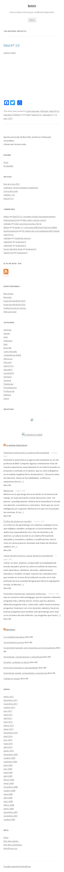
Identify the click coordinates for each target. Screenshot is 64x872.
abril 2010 (8, 747)
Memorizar (8, 490)
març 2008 (8, 801)
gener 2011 (9, 729)
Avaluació (8, 340)
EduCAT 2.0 (11, 45)
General (7, 380)
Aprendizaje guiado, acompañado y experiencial (25, 673)
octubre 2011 (9, 707)
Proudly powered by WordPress (17, 866)
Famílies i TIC (9, 194)
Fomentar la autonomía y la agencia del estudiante (26, 452)
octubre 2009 (9, 758)
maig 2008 (8, 794)
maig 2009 (8, 772)
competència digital (12, 355)
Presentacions (10, 387)
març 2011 (8, 722)
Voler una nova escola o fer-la (27, 223)
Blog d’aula (8, 293)
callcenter (8, 241)
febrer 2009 (9, 779)
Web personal (10, 311)
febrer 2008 (9, 805)
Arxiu (6, 162)
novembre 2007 (11, 815)
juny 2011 (8, 711)
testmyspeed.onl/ (11, 220)
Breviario (8, 297)
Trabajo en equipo (12, 678)
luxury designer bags (13, 249)
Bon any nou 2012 (12, 184)
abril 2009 (8, 776)
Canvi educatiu (32, 111)
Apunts (7, 333)
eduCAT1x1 (54, 111)
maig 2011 (8, 714)
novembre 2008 (11, 787)
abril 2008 (8, 797)
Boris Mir (7, 347)
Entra (6, 837)
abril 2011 (8, 718)
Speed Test (9, 252)
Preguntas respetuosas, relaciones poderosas (25, 593)
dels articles (11, 841)
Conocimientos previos (14, 642)
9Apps (6, 216)
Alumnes (7, 329)
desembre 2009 (11, 754)
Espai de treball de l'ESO (14, 301)
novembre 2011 (11, 703)
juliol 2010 (8, 736)
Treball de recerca (22, 238)
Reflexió (17, 114)
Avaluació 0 (21, 241)
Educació (44, 111)
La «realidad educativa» (14, 637)
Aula (6, 337)
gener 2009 (9, 783)
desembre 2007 (11, 812)
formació (8, 376)
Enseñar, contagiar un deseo (17, 662)
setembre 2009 (10, 761)
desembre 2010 (11, 732)
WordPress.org (10, 848)
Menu (32, 20)
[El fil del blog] (6, 275)
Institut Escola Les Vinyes (15, 308)
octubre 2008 (9, 790)
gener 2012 (9, 696)
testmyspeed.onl (11, 231)
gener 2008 (9, 808)
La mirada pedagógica (16, 445)
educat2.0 (8, 114)
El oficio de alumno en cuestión (18, 521)
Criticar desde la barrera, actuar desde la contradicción (28, 555)
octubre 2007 (9, 819)
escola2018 (9, 373)
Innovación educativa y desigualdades (21, 667)
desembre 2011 (11, 700)
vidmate (7, 223)
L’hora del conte (11, 191)
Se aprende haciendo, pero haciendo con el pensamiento (30, 647)
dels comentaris (13, 844)
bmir (32, 6)
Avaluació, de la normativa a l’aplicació (21, 187)
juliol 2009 (8, 765)
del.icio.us (8, 358)
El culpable (8, 166)
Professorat (9, 391)
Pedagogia (8, 384)
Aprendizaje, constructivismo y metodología (23, 656)
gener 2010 (9, 750)
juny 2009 (8, 768)
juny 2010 (8, 740)
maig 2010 (8, 743)
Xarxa (6, 398)
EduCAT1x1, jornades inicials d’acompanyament (34, 216)
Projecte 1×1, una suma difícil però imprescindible (35, 227)
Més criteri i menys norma (34, 220)
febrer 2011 (9, 725)
